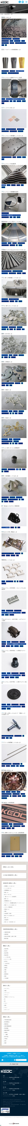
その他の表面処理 (20, 70)
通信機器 (13, 185)
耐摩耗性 (19, 101)
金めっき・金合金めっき (20, 43)
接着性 (8, 185)
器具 (3, 103)
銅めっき (23, 793)
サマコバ (4, 329)
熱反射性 (13, 791)
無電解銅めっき (16, 793)
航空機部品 (22, 641)
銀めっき (15, 411)
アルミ (23, 101)
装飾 (11, 101)
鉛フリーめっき (5, 43)
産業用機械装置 (5, 101)
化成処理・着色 (9, 610)
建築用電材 (12, 245)
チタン (23, 796)
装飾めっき (12, 70)
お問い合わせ (23, 2)
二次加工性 (4, 243)
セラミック (20, 131)
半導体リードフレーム (17, 271)
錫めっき (12, 43)
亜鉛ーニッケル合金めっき (7, 735)
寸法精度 (22, 765)
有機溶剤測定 (7, 932)
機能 (3, 45)
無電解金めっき (5, 40)
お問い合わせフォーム (21, 1059)
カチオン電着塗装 (5, 527)
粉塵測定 (6, 934)
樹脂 (11, 826)
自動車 (14, 157)
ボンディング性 (17, 439)
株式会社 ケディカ (5, 2)
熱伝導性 (8, 791)
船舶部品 (4, 643)
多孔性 (3, 99)
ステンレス (4, 73)
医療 (19, 527)
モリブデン (4, 499)
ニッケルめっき (16, 38)
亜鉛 (11, 385)
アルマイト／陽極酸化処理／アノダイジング (15, 99)
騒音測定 (6, 938)
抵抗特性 (4, 641)
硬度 (3, 159)
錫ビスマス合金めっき (6, 271)
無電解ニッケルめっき (6, 38)
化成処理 (4, 185)
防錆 (14, 101)
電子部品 (19, 329)
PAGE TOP (15, 1064)
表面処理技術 (7, 14)
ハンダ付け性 (17, 40)
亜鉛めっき (17, 383)
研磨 (17, 469)
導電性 (23, 40)
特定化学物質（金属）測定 (10, 936)
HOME (2, 14)
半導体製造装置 (13, 131)
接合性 (11, 40)
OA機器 (6, 501)
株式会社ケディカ (6, 1071)
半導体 (24, 273)
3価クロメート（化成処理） (8, 383)
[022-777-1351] (20, 2)
